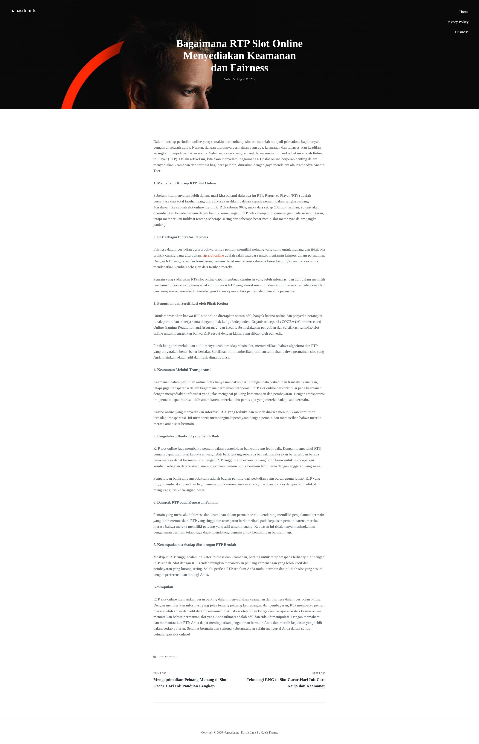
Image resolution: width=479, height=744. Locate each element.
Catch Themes (269, 732)
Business (462, 32)
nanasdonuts (23, 10)
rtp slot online (213, 255)
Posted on (239, 79)
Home (464, 12)
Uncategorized (168, 656)
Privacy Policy (457, 22)
